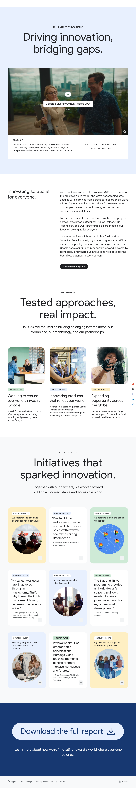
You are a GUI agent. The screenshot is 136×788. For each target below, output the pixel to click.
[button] (68, 101)
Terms (62, 782)
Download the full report (62, 731)
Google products (42, 782)
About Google (26, 782)
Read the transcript (101, 148)
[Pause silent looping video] (124, 131)
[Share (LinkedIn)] (132, 399)
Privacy (54, 782)
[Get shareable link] (132, 389)
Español (123, 782)
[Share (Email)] (132, 383)
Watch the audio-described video (101, 144)
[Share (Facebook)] (132, 394)
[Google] (12, 781)
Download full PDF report (73, 266)
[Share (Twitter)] (132, 404)
